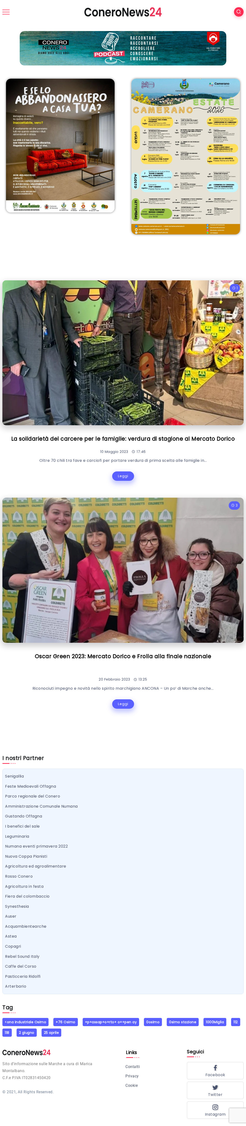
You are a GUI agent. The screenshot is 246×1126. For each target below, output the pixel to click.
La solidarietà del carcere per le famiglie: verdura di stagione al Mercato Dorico (123, 439)
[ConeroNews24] (122, 11)
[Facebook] (215, 1070)
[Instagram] (215, 1110)
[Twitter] (215, 1090)
